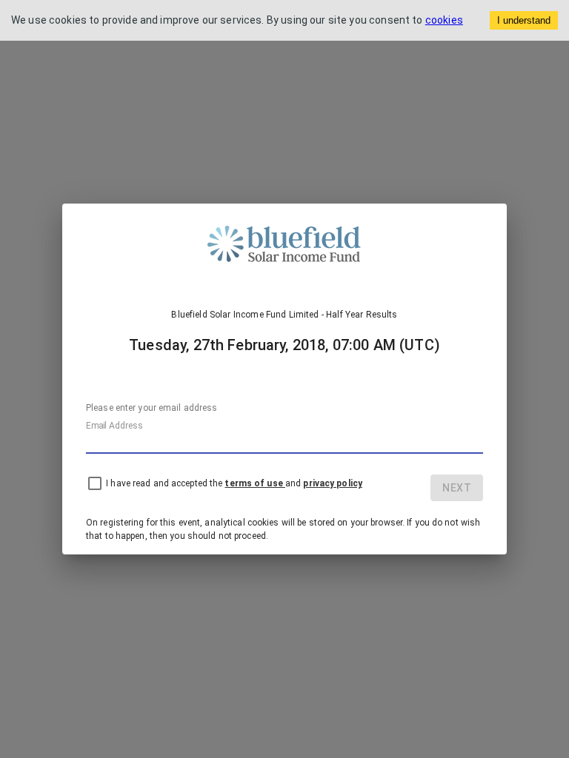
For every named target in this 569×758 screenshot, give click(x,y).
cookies (444, 20)
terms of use (254, 483)
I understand (523, 20)
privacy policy (332, 483)
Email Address (114, 425)
